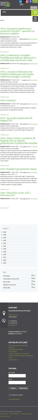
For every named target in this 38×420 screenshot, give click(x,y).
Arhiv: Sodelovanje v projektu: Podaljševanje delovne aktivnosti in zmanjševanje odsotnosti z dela (18, 58)
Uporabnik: (12, 372)
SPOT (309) (6, 288)
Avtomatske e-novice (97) (11, 279)
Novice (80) (6, 282)
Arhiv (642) (6, 276)
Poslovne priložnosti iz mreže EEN (19, 354)
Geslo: (10, 379)
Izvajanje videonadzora (26, 413)
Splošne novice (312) (9, 285)
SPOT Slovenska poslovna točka (18, 345)
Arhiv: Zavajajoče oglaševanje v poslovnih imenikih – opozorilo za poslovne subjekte (17, 31)
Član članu (11, 347)
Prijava (13, 388)
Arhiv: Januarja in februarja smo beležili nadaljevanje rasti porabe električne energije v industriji (17, 74)
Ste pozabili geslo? (14, 399)
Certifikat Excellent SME (16, 349)
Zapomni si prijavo (17, 395)
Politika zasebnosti (14, 413)
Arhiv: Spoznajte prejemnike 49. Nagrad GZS (16, 119)
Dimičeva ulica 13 (14, 315)
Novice (2, 20)
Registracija (23, 388)
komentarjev (34, 39)
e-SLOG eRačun (13, 360)
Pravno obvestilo (4, 413)
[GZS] (5, 4)
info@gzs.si (13, 325)
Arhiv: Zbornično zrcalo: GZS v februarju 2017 (15, 194)
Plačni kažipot (13, 351)
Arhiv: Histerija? (8, 100)
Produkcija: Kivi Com (5, 416)
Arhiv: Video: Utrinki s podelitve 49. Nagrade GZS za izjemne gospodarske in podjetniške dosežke (18, 141)
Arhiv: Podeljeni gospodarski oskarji (18, 169)
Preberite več (4, 52)
